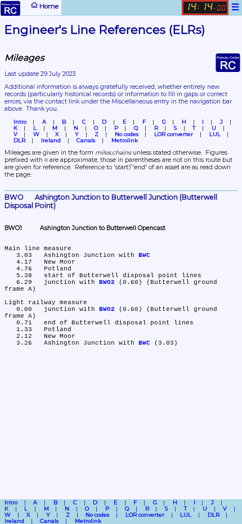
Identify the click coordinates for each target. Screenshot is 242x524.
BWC (144, 255)
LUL (215, 134)
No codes (126, 134)
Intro (20, 122)
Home (48, 6)
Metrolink (124, 140)
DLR (19, 140)
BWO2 (107, 282)
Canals (86, 140)
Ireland (51, 140)
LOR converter (173, 134)
